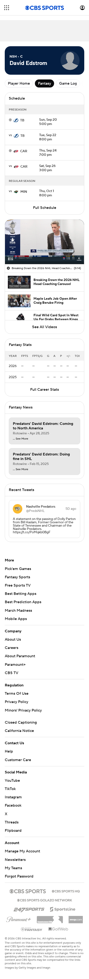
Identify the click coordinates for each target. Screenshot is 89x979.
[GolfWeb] (58, 929)
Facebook (13, 805)
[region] (44, 242)
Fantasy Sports (17, 577)
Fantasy (44, 83)
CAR (23, 151)
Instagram (13, 797)
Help (9, 751)
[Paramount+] (18, 918)
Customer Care (18, 760)
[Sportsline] (62, 908)
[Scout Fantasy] (32, 929)
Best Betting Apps (20, 593)
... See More (20, 438)
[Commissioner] (50, 917)
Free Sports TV (18, 585)
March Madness (18, 610)
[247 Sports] (29, 908)
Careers (11, 647)
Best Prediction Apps (23, 602)
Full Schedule (44, 207)
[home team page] (16, 120)
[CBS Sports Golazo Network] (44, 899)
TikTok (10, 788)
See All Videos (44, 327)
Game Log (68, 83)
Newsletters (15, 859)
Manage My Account (22, 851)
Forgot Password (19, 876)
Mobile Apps (16, 618)
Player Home (19, 83)
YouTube (12, 780)
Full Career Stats (44, 389)
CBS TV (11, 673)
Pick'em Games (18, 568)
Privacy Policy (16, 701)
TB (22, 120)
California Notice (19, 730)
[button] (6, 7)
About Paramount (20, 656)
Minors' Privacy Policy (23, 710)
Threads (12, 822)
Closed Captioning (21, 722)
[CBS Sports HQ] (66, 890)
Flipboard (13, 830)
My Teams (13, 868)
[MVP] (76, 917)
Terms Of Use (16, 693)
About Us (13, 639)
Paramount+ (15, 664)
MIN (23, 192)
